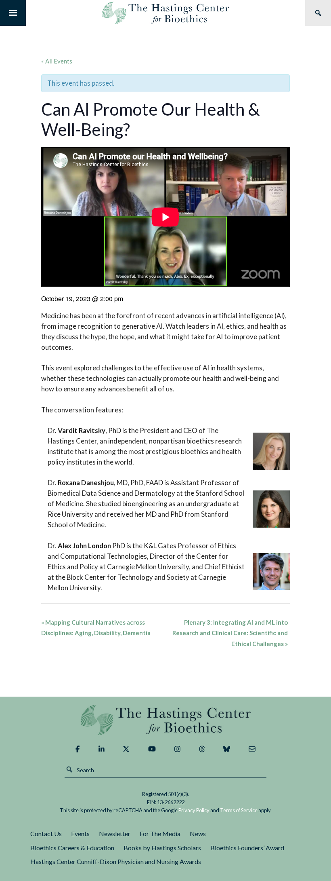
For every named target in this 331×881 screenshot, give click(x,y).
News (198, 833)
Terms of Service (239, 810)
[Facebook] (77, 749)
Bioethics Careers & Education (72, 847)
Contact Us (46, 833)
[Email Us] (252, 749)
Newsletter (114, 833)
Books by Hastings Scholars (162, 847)
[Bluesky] (226, 749)
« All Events (56, 61)
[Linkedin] (101, 749)
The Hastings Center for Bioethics (165, 13)
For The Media (160, 833)
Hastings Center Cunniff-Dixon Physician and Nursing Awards (115, 861)
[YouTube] (152, 749)
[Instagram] (177, 749)
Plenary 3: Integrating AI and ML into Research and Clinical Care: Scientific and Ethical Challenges (230, 633)
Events (80, 833)
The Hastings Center (165, 720)
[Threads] (202, 749)
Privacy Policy (193, 810)
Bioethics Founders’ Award (247, 847)
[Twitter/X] (126, 749)
